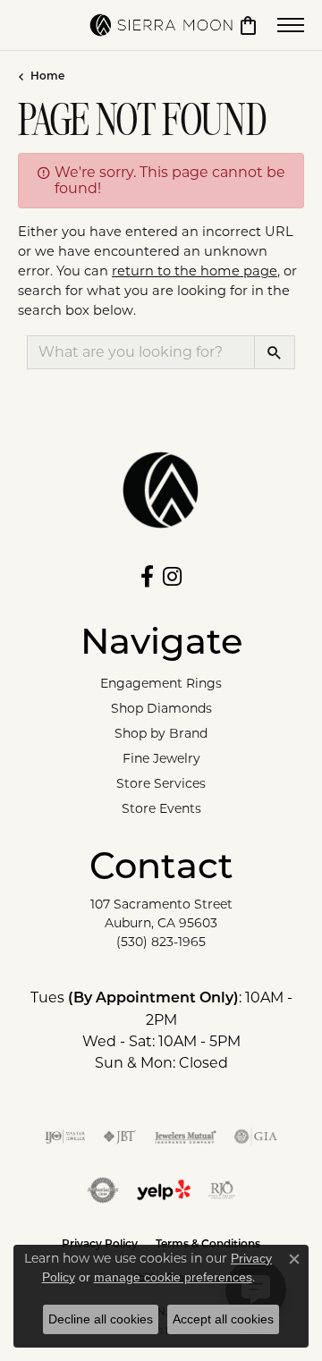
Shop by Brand (161, 733)
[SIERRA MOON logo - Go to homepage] (161, 25)
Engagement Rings (161, 683)
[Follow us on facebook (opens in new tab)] (147, 577)
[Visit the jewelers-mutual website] (185, 1136)
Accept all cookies (223, 1319)
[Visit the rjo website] (221, 1190)
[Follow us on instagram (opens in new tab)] (172, 577)
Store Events (161, 808)
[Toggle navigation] (290, 25)
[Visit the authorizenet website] (103, 1190)
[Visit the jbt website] (120, 1136)
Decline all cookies (100, 1319)
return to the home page (194, 271)
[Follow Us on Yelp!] (164, 1190)
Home (47, 77)
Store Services (161, 783)
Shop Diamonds (161, 708)
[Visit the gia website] (255, 1136)
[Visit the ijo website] (65, 1136)
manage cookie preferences (173, 1277)
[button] (248, 25)
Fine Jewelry (161, 758)
